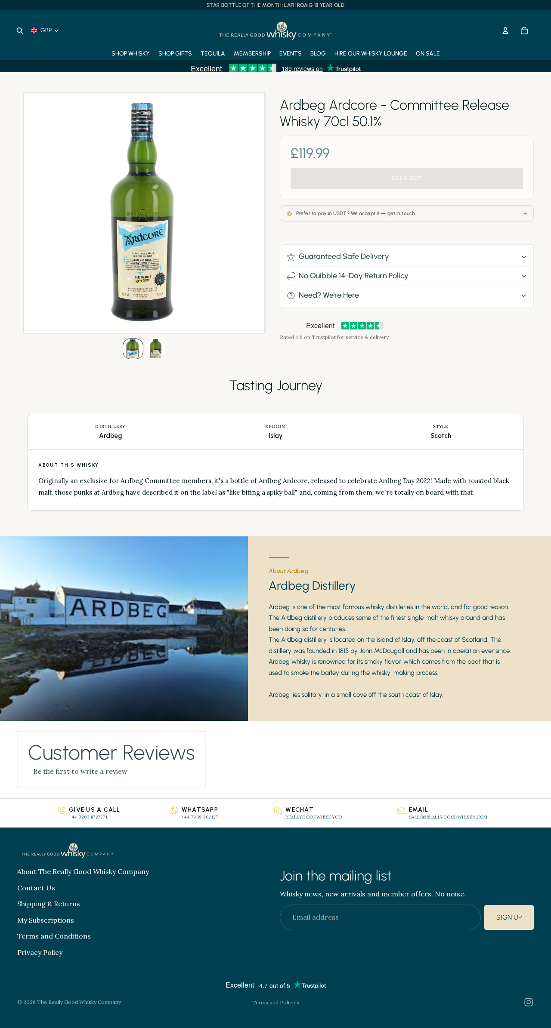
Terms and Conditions (54, 936)
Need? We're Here (329, 295)
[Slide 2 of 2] (155, 348)
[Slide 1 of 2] (133, 348)
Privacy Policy (39, 952)
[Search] (19, 30)
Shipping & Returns (48, 904)
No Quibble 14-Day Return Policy (354, 275)
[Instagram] (528, 1002)
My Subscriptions (45, 920)
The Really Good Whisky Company (79, 1002)
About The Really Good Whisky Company (83, 871)
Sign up (509, 918)
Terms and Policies (275, 1002)
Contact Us (36, 887)
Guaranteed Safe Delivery (344, 256)
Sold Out (406, 178)
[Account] (505, 30)
